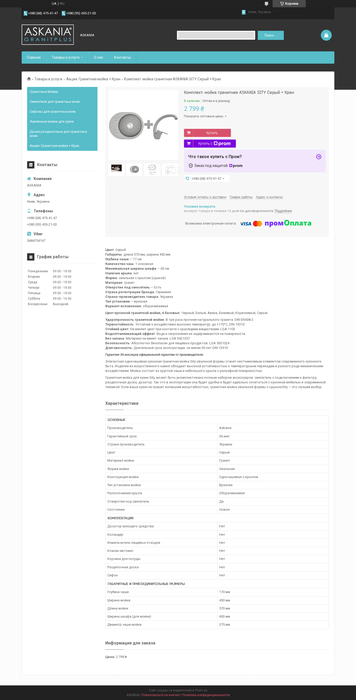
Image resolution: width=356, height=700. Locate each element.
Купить (212, 133)
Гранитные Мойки (44, 92)
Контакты (122, 57)
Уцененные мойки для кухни (52, 121)
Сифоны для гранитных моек (53, 111)
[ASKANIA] (48, 35)
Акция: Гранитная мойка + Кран (93, 79)
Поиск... (271, 35)
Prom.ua (201, 690)
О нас (98, 57)
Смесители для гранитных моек (55, 102)
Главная (34, 57)
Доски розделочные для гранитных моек (58, 134)
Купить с (205, 143)
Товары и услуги (65, 57)
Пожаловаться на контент (161, 695)
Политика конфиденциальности (206, 695)
